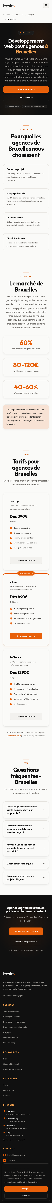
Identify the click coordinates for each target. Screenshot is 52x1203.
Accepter (26, 1188)
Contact (6, 1095)
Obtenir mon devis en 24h (26, 931)
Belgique (32, 14)
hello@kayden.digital (16, 1155)
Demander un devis (26, 89)
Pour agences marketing (14, 1022)
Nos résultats (9, 1090)
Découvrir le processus (26, 941)
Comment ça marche (12, 1069)
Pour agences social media (15, 1027)
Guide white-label (11, 1064)
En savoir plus (33, 1182)
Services (18, 14)
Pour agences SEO (11, 1016)
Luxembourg (9, 1042)
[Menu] (46, 5)
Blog (5, 1058)
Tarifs (5, 1085)
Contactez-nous (14, 735)
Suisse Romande (10, 1037)
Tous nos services (11, 1011)
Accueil (6, 14)
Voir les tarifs (26, 97)
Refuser (26, 1195)
